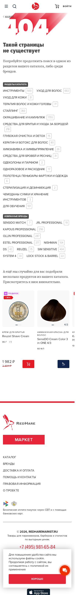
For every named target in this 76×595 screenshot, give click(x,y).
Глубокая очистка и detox (26, 136)
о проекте (11, 490)
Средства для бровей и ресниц (30, 156)
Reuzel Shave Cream (15, 336)
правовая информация (22, 484)
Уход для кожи (17, 98)
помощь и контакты (19, 477)
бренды (9, 464)
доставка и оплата (18, 470)
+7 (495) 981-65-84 (37, 547)
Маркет (24, 439)
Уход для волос (53, 91)
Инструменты (17, 91)
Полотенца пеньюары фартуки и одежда (35, 178)
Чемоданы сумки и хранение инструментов (26, 197)
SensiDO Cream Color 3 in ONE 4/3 (52, 341)
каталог (9, 457)
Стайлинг (14, 111)
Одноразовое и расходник (26, 169)
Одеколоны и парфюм (23, 163)
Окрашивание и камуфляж (28, 117)
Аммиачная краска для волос (53, 333)
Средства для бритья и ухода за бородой (35, 126)
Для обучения (17, 206)
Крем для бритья (13, 332)
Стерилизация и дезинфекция (29, 188)
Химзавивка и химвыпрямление (31, 149)
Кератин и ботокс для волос (28, 143)
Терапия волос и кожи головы (29, 104)
